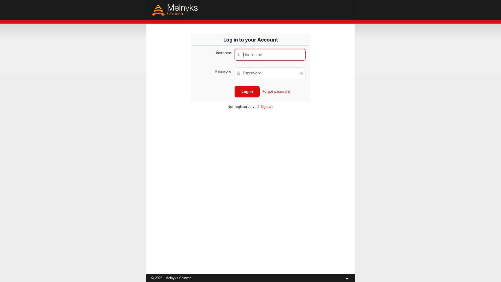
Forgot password (276, 91)
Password (223, 71)
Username (222, 53)
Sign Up (267, 106)
